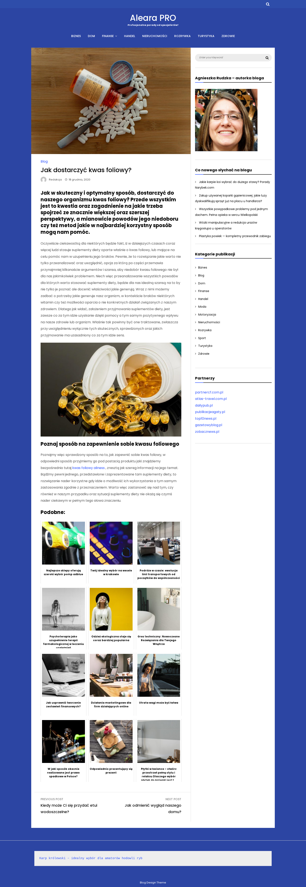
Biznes (76, 36)
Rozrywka (182, 36)
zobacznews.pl (207, 431)
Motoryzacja (207, 314)
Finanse (108, 36)
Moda (202, 307)
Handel (129, 36)
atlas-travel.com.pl (211, 398)
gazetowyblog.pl (208, 425)
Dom (91, 36)
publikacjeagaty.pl (210, 411)
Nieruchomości (154, 36)
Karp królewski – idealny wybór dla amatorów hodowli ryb (90, 858)
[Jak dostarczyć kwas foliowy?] (111, 153)
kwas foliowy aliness (89, 467)
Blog (44, 161)
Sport (202, 338)
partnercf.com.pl (209, 392)
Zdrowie (228, 36)
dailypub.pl (204, 405)
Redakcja (55, 180)
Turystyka (206, 36)
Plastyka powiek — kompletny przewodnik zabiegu (235, 236)
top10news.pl (205, 418)
